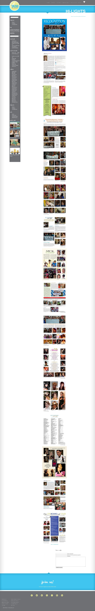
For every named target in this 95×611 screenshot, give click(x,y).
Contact (14, 603)
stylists (12, 33)
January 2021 (14, 74)
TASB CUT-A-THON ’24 (15, 53)
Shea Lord (12, 607)
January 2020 (14, 77)
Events (13, 22)
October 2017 (14, 83)
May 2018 (13, 81)
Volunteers (16, 599)
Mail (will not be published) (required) (74, 555)
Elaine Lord (14, 52)
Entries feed (14, 115)
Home (48, 2)
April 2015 (14, 99)
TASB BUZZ (14, 41)
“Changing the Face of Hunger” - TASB (16, 61)
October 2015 (14, 95)
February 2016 (14, 93)
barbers (16, 30)
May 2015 (13, 98)
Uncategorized (14, 24)
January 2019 (14, 79)
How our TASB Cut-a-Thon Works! (16, 46)
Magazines (66, 2)
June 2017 (14, 85)
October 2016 (14, 89)
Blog (79, 2)
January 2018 (14, 82)
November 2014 (15, 102)
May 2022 (13, 72)
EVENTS (59, 2)
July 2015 (13, 96)
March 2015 (14, 101)
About (53, 2)
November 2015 (15, 94)
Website (68, 556)
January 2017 (14, 88)
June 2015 (14, 97)
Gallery (5, 603)
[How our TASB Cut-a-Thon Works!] (15, 153)
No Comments (84, 16)
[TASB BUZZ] (15, 128)
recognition (18, 31)
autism (12, 30)
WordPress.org (14, 117)
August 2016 (14, 90)
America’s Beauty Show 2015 (15, 66)
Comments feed (15, 116)
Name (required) (70, 553)
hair (14, 31)
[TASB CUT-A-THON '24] (15, 145)
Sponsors (15, 602)
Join (3, 605)
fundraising (13, 31)
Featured (13, 23)
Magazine (5, 602)
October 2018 (14, 80)
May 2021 (13, 73)
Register (74, 2)
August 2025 (14, 71)
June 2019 (14, 78)
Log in (13, 114)
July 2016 (13, 91)
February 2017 (14, 87)
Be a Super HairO (15, 42)
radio (16, 31)
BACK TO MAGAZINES (54, 544)
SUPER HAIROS (15, 47)
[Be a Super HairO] (15, 136)
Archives (15, 600)
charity (11, 31)
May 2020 (13, 75)
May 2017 (13, 86)
